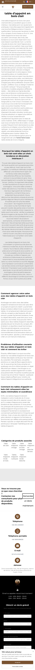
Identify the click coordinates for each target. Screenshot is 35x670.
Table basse (7, 236)
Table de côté (6, 444)
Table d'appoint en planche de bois (30, 447)
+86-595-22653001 (18, 525)
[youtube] (17, 589)
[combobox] (8, 631)
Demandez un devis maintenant (28, 497)
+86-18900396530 (17, 539)
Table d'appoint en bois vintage (22, 446)
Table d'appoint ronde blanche (22, 458)
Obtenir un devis (27, 6)
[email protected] (10, 1)
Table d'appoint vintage (14, 445)
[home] (13, 6)
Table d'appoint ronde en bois (6, 458)
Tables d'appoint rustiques (14, 457)
